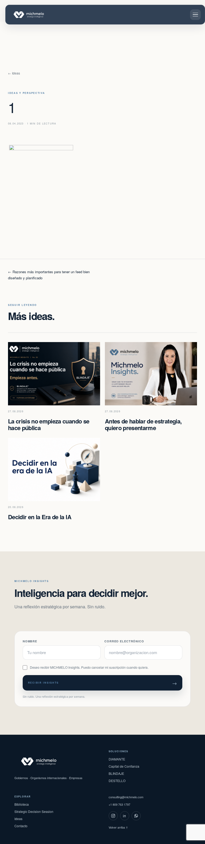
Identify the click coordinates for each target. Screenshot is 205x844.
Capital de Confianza (124, 766)
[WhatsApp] (136, 815)
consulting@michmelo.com (126, 797)
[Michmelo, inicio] (30, 14)
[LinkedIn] (124, 815)
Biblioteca (21, 804)
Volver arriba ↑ (118, 827)
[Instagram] (113, 815)
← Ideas (14, 73)
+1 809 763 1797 (119, 804)
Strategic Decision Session (33, 811)
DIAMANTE (117, 759)
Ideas (18, 818)
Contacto (20, 826)
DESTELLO (117, 780)
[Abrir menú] (195, 14)
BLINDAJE (116, 773)
